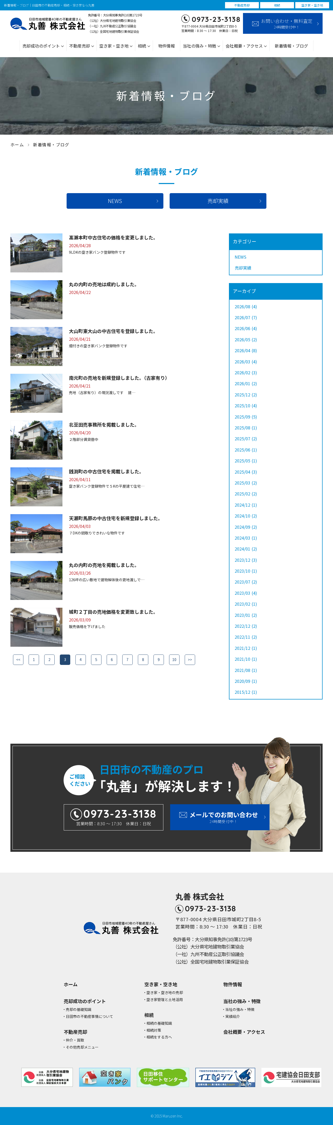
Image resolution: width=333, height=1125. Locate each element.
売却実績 (218, 201)
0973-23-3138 (216, 19)
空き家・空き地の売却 (164, 992)
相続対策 (153, 1030)
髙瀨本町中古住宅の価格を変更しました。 (113, 237)
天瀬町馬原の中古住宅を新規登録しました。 (116, 518)
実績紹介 (232, 1016)
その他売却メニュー (82, 1047)
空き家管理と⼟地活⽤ (164, 999)
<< (18, 659)
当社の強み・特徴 (239, 1009)
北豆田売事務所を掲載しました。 (104, 424)
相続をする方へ (159, 1037)
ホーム (17, 144)
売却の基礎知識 (78, 1009)
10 (174, 659)
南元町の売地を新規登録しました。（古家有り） (119, 377)
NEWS (115, 201)
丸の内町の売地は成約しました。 (104, 284)
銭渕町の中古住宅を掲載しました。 (106, 471)
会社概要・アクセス (244, 1032)
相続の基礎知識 (159, 1023)
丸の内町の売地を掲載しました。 (104, 564)
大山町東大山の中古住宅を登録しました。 (113, 331)
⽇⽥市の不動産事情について (89, 1016)
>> (190, 659)
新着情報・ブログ (291, 46)
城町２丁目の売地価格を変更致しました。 (113, 611)
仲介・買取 (75, 1040)
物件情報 (166, 46)
